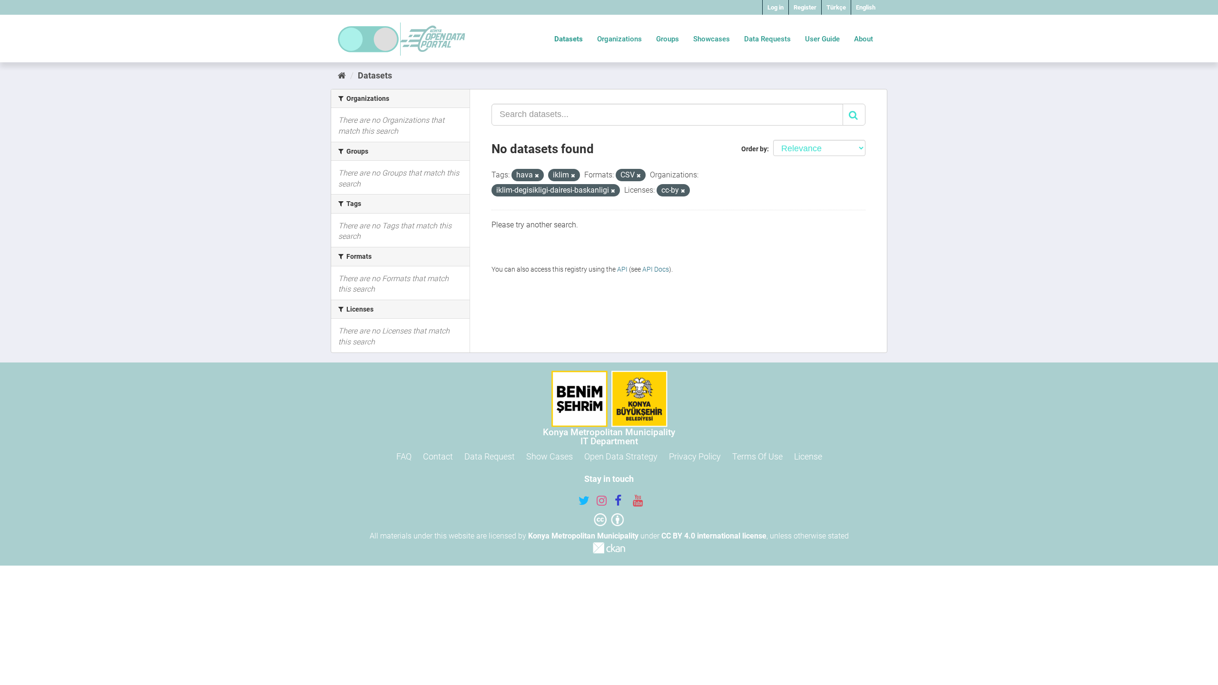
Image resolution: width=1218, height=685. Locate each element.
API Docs (655, 269)
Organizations (619, 39)
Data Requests (767, 39)
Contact (438, 456)
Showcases (711, 39)
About (863, 39)
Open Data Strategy (621, 456)
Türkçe (836, 7)
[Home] (342, 75)
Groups (667, 39)
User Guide (822, 39)
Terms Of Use (757, 456)
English (865, 7)
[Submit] (854, 115)
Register (805, 7)
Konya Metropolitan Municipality (583, 535)
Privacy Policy (695, 456)
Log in (775, 7)
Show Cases (549, 456)
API (622, 269)
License (808, 456)
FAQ (404, 456)
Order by (754, 149)
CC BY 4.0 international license (713, 535)
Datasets (568, 39)
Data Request (489, 456)
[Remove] (537, 176)
